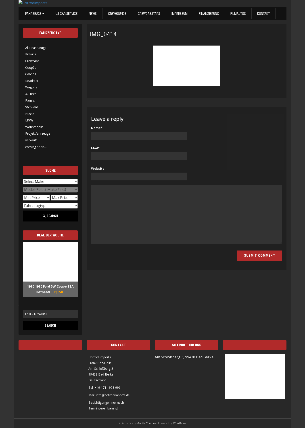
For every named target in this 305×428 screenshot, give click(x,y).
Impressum (179, 14)
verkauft (31, 140)
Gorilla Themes (146, 423)
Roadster (31, 81)
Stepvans (31, 107)
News (93, 14)
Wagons (31, 87)
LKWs (29, 120)
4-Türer (30, 94)
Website (97, 168)
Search (52, 216)
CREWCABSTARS (149, 14)
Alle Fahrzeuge (35, 48)
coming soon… (36, 147)
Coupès (30, 67)
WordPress (179, 423)
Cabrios (30, 74)
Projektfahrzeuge (37, 133)
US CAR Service (66, 14)
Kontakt (263, 14)
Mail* (95, 148)
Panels (30, 100)
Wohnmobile (34, 127)
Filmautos (238, 14)
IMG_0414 (103, 34)
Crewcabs (32, 61)
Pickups (30, 54)
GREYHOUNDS (117, 14)
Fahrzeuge (33, 14)
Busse (29, 114)
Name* (96, 128)
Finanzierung (209, 14)
